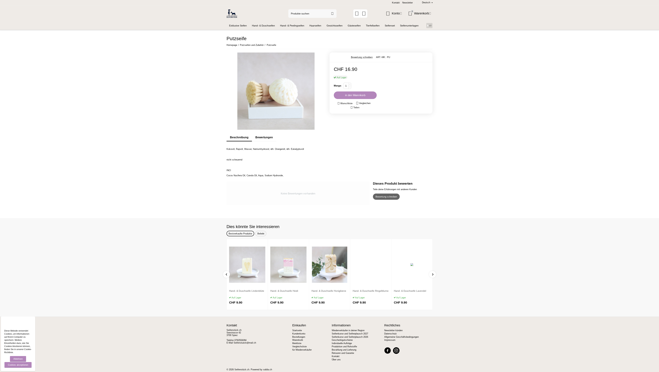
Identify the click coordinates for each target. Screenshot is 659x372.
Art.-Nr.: (381, 57)
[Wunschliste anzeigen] (357, 14)
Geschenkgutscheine (342, 340)
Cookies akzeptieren (18, 365)
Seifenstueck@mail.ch (245, 342)
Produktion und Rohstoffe (344, 346)
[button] (354, 107)
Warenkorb (297, 340)
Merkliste (296, 343)
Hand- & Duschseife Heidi (284, 290)
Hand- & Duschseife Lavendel (410, 290)
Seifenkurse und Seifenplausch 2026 (350, 337)
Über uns (336, 359)
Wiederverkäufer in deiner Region (348, 330)
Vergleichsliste (299, 346)
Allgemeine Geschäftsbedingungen (401, 337)
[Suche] (332, 13)
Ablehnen (18, 359)
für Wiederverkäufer (302, 349)
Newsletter (407, 2)
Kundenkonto (298, 333)
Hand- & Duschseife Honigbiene (328, 290)
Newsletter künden (393, 330)
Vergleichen (365, 103)
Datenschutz (390, 333)
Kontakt (396, 2)
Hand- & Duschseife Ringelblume (371, 290)
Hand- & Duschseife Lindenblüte (246, 290)
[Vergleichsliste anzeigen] (364, 14)
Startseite (297, 330)
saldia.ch (267, 369)
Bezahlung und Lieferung (344, 349)
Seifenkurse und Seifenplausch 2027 (350, 333)
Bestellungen (298, 337)
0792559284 (240, 340)
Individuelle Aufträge (342, 343)
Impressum (389, 340)
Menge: (338, 85)
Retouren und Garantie (343, 353)
